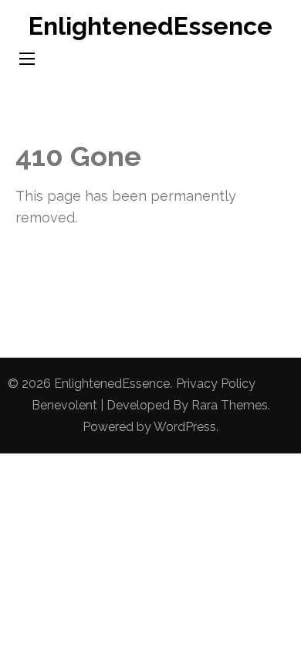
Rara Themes (229, 405)
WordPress (185, 426)
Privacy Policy (215, 383)
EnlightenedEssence (150, 26)
